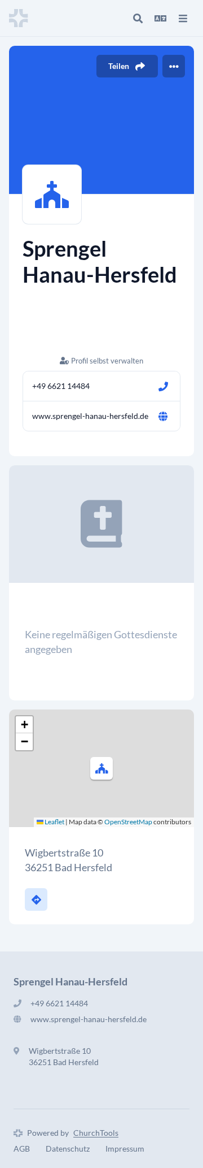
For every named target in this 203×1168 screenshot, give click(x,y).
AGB (22, 1148)
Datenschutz (68, 1148)
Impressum (124, 1148)
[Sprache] (160, 18)
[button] (101, 768)
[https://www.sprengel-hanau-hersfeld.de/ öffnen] (163, 416)
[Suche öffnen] (137, 18)
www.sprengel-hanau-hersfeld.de (90, 416)
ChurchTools (95, 1132)
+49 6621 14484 (61, 386)
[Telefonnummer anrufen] (163, 386)
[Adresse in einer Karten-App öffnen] (36, 899)
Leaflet (53, 821)
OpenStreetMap (128, 821)
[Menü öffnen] (182, 18)
